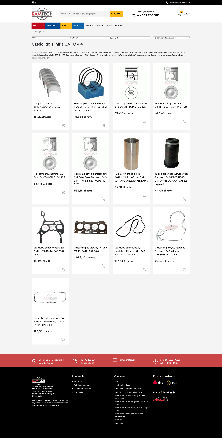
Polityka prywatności (81, 385)
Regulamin (78, 381)
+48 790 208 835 (87, 360)
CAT (64, 26)
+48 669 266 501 (87, 363)
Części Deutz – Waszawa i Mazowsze (127, 389)
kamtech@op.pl (127, 360)
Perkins (51, 26)
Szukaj (117, 14)
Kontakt (119, 26)
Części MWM (118, 423)
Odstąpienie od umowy (82, 389)
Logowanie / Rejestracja (179, 3)
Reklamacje (78, 392)
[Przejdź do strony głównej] (42, 14)
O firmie (89, 26)
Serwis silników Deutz (122, 385)
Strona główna (39, 32)
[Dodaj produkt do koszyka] (63, 126)
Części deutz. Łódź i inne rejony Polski (128, 392)
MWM (76, 26)
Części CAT (118, 420)
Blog (109, 26)
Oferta (100, 26)
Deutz (36, 26)
